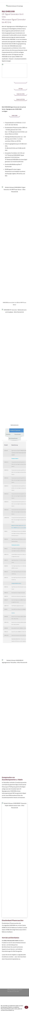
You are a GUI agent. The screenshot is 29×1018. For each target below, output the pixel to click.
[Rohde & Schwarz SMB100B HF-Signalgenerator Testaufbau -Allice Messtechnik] (14, 716)
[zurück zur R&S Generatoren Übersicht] (20, 81)
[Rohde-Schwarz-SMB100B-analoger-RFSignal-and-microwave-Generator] (14, 71)
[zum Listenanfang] (14, 648)
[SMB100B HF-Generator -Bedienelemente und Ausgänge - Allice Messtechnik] (14, 366)
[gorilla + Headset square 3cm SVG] (14, 975)
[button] (27, 1)
